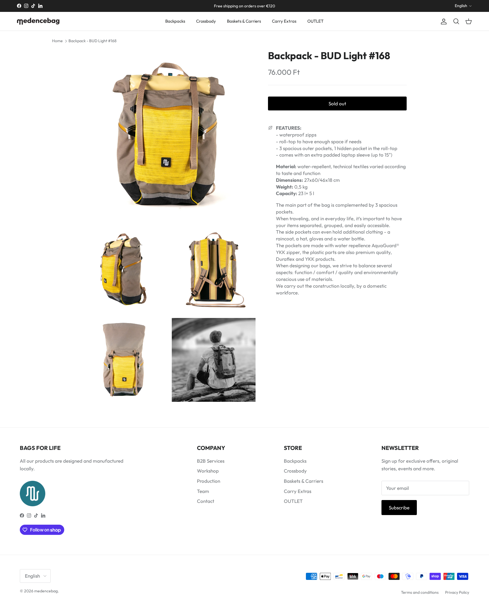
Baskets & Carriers (244, 21)
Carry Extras (284, 21)
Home (57, 40)
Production (208, 481)
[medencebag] (38, 21)
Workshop (208, 471)
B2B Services (210, 461)
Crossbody (206, 21)
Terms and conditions (420, 592)
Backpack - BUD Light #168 (92, 40)
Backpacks (175, 21)
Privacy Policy (457, 592)
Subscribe (399, 508)
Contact (205, 501)
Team (203, 491)
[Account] (442, 21)
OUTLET (315, 21)
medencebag (46, 590)
